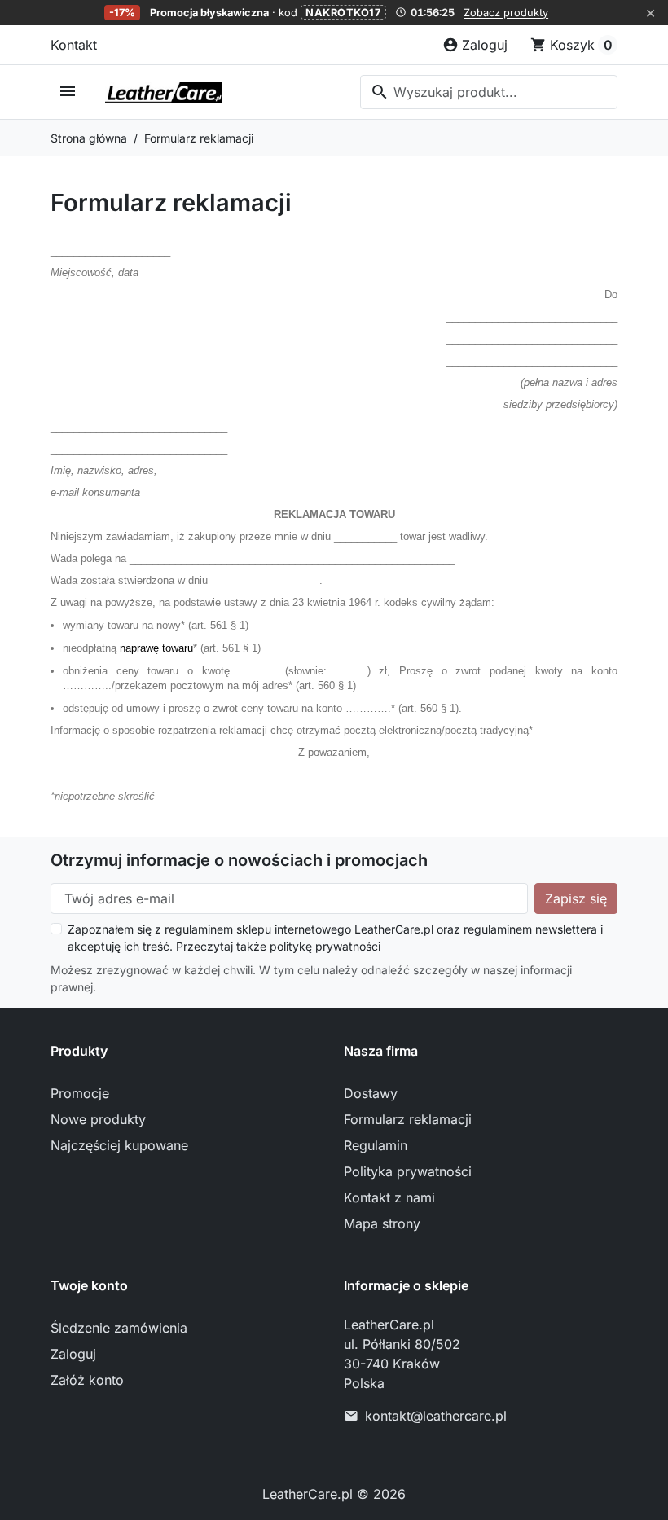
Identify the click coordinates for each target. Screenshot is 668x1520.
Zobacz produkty (506, 13)
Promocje (80, 1093)
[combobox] (488, 92)
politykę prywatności (325, 946)
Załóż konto (87, 1380)
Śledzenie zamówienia (119, 1328)
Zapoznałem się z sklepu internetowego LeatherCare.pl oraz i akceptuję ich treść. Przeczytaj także (335, 937)
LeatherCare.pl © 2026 (334, 1494)
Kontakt (74, 45)
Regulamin (375, 1145)
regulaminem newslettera (530, 929)
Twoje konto (89, 1285)
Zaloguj (73, 1354)
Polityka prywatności (408, 1171)
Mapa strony (382, 1223)
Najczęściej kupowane (119, 1145)
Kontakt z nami (389, 1197)
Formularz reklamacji (408, 1119)
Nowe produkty (98, 1119)
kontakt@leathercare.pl (436, 1416)
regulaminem (199, 929)
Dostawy (371, 1093)
